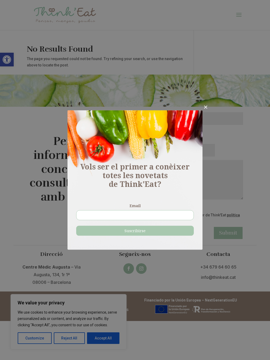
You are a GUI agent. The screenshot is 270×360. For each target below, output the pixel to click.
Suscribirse (135, 231)
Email (135, 206)
